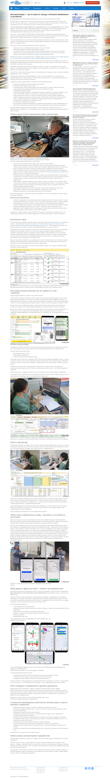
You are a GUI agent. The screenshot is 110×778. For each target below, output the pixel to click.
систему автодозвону (53, 171)
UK (37, 3)
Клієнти (47, 8)
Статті (63, 8)
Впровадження (37, 8)
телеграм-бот (41, 171)
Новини (18, 11)
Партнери (55, 8)
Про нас (71, 8)
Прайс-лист (26, 8)
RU (39, 3)
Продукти (16, 8)
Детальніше (95, 59)
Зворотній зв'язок (92, 2)
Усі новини (95, 30)
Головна (12, 11)
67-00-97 (79, 2)
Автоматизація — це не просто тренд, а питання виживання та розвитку (40, 11)
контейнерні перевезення (46, 54)
